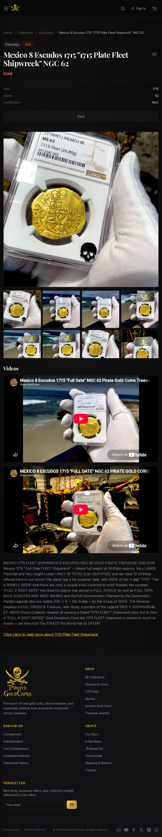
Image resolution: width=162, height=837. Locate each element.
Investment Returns (16, 756)
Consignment (12, 734)
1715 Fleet (92, 691)
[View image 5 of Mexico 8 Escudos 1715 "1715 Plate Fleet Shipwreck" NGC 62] (22, 348)
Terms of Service (34, 829)
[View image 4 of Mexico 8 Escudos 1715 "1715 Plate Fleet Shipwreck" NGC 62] (140, 309)
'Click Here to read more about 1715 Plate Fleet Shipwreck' (51, 634)
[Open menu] (5, 8)
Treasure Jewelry (97, 713)
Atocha (90, 698)
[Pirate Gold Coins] (15, 8)
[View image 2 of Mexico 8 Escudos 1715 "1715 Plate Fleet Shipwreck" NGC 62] (61, 309)
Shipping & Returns (98, 763)
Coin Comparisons (16, 748)
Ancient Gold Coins (98, 706)
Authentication (13, 741)
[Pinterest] (149, 830)
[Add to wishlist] (154, 54)
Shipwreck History (16, 763)
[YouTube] (126, 830)
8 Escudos (46, 32)
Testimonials (93, 756)
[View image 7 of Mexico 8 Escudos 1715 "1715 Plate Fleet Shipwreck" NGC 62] (100, 348)
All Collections (95, 677)
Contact (90, 770)
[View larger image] (81, 209)
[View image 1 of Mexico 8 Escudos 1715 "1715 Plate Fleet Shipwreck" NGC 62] (22, 309)
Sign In (141, 8)
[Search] (123, 8)
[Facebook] (134, 830)
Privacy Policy (12, 829)
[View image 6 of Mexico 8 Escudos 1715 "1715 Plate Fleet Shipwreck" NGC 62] (61, 348)
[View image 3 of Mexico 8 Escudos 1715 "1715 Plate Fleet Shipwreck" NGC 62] (100, 309)
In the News (93, 741)
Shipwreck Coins (97, 684)
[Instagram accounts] (156, 830)
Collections (25, 32)
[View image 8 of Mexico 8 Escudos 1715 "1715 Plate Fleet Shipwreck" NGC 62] (140, 348)
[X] (141, 830)
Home (7, 32)
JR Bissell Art (94, 748)
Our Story (92, 734)
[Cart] (154, 8)
